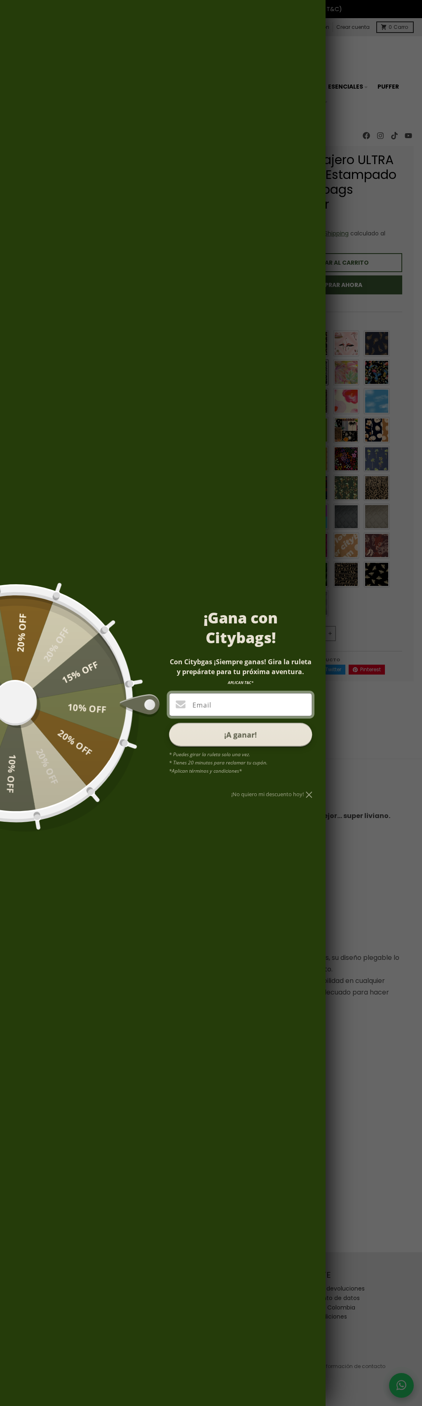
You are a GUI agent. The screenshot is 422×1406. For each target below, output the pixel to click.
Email (201, 705)
